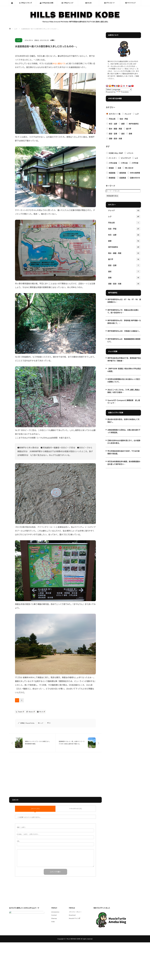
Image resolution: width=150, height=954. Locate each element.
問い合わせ (129, 168)
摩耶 (123, 123)
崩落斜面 (122, 173)
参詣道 (111, 168)
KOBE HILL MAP (115, 153)
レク (18, 40)
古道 (119, 168)
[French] (115, 86)
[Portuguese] (118, 86)
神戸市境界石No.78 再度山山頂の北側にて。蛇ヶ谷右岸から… (123, 311)
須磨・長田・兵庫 (115, 138)
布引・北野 (112, 123)
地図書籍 (111, 173)
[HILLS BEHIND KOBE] (75, 18)
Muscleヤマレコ (74, 918)
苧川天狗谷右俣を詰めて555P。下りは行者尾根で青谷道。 (123, 452)
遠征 (123, 133)
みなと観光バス (59, 63)
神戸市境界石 (133, 123)
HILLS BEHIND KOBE (73, 939)
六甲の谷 (124, 163)
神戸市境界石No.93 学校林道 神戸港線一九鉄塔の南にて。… (124, 321)
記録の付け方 (134, 177)
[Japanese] (127, 86)
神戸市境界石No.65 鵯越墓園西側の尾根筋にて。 (123, 340)
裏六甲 (128, 128)
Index (53, 922)
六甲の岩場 (112, 163)
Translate (125, 92)
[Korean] (124, 86)
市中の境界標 (134, 173)
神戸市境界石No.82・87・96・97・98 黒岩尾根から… (124, 300)
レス (136, 158)
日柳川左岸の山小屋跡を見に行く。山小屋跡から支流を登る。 (123, 441)
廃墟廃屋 (111, 177)
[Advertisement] (55, 774)
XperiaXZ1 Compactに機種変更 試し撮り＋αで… (123, 401)
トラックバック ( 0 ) (75, 809)
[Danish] (121, 86)
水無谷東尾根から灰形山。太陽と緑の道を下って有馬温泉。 (123, 431)
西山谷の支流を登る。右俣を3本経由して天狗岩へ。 (123, 420)
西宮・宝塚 (112, 133)
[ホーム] (12, 3)
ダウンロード (110, 3)
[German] (112, 86)
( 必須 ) (21, 827)
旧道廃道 (122, 177)
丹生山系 (111, 119)
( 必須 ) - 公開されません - (28, 834)
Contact (54, 915)
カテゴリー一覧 (114, 114)
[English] (107, 86)
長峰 (130, 133)
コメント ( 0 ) (35, 809)
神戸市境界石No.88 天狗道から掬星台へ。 (124, 331)
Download (72, 915)
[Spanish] (110, 86)
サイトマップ (131, 3)
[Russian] (129, 86)
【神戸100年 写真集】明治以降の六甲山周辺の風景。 (124, 369)
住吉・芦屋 (123, 119)
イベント (129, 153)
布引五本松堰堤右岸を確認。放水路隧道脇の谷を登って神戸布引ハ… (123, 462)
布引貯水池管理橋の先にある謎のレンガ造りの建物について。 (123, 380)
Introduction (55, 912)
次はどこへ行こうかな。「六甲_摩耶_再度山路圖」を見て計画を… (123, 391)
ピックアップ (125, 158)
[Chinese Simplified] (132, 86)
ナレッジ (127, 114)
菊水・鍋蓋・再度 (115, 128)
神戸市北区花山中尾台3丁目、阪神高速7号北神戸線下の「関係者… (124, 359)
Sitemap (54, 918)
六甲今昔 (134, 163)
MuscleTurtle (29, 723)
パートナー (112, 158)
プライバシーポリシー (75, 912)
